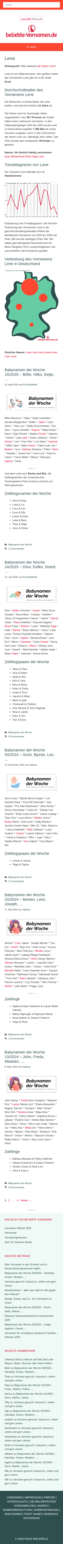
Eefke (15, 610)
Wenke (38, 817)
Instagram (31, 1518)
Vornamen (14, 1497)
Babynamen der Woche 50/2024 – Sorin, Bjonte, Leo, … (30, 754)
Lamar (15, 1104)
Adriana (26, 449)
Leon (29, 352)
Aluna (8, 626)
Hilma (32, 645)
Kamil (14, 947)
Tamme (9, 962)
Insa (26, 841)
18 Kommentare (16, 1187)
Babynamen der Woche (20, 544)
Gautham (25, 641)
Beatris (9, 449)
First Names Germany (40, 1514)
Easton (25, 626)
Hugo (35, 156)
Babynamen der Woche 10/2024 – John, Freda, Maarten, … (25, 1056)
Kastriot (52, 441)
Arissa (8, 441)
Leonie (48, 352)
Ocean (42, 433)
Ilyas (7, 156)
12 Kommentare (16, 1038)
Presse (49, 1497)
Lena (40, 352)
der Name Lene (46, 66)
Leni (54, 352)
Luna (13, 356)
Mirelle (39, 950)
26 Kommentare (16, 736)
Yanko (41, 422)
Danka (24, 638)
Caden (14, 653)
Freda (24, 1100)
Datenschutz (17, 1501)
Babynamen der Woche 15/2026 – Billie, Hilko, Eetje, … (29, 374)
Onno (34, 958)
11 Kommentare (16, 548)
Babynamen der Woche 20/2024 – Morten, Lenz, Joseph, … (25, 899)
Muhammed (17, 156)
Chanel (44, 641)
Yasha (31, 445)
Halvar (54, 618)
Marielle (9, 970)
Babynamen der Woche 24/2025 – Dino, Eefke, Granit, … (30, 567)
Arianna (22, 1112)
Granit (36, 610)
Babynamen (13, 1514)
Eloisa (8, 821)
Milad (28, 1127)
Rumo (17, 622)
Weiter (25, 1200)
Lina (34, 352)
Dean (28, 156)
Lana (41, 156)
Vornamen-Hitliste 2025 (18, 1228)
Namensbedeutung (17, 1509)
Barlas (16, 630)
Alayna (35, 429)
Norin (55, 449)
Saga (53, 626)
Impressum (33, 1497)
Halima (9, 461)
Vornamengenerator (16, 1237)
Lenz (18, 943)
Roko (23, 978)
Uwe (24, 437)
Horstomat (11, 1232)
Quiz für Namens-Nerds (18, 1242)
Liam (7, 356)
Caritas (20, 833)
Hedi (29, 829)
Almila (8, 986)
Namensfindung (46, 1509)
